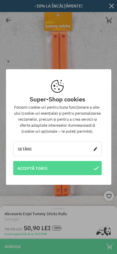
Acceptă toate (32, 168)
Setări (25, 149)
